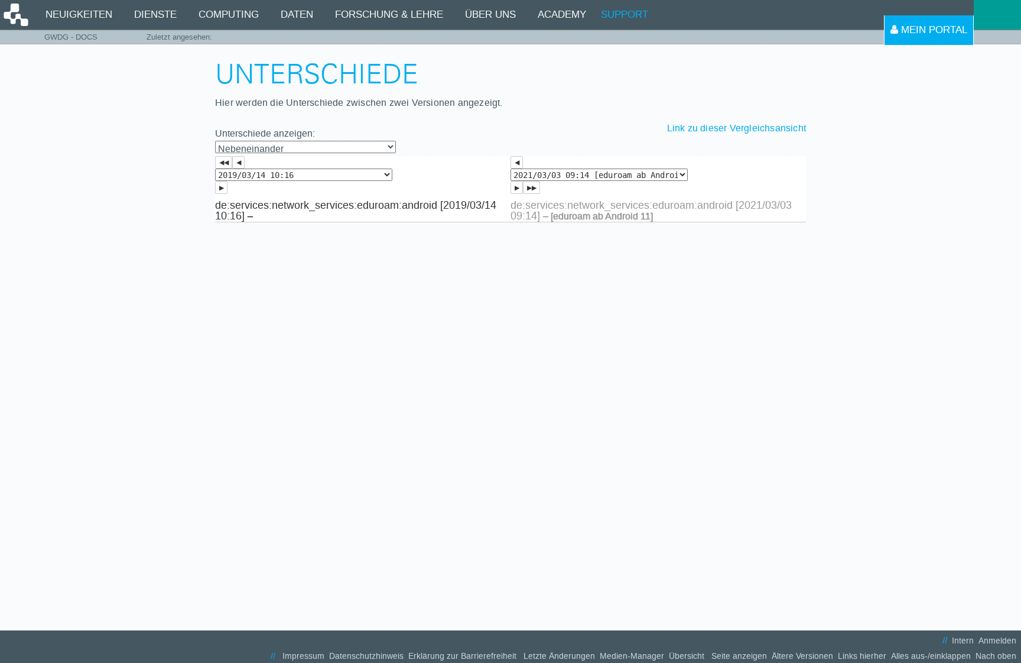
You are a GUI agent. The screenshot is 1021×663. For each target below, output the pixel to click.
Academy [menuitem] (562, 14)
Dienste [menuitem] (155, 14)
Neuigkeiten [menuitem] (78, 14)
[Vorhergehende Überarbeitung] (238, 162)
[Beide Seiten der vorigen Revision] (223, 162)
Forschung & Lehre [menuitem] (389, 14)
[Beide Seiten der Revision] (531, 187)
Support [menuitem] (624, 14)
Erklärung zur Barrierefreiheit (462, 656)
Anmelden (997, 640)
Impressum (303, 656)
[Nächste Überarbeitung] (221, 187)
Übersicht (686, 656)
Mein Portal (932, 29)
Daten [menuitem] (297, 14)
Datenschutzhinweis (366, 656)
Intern (963, 640)
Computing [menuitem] (229, 14)
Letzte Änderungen (559, 656)
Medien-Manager (632, 656)
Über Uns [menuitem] (490, 14)
